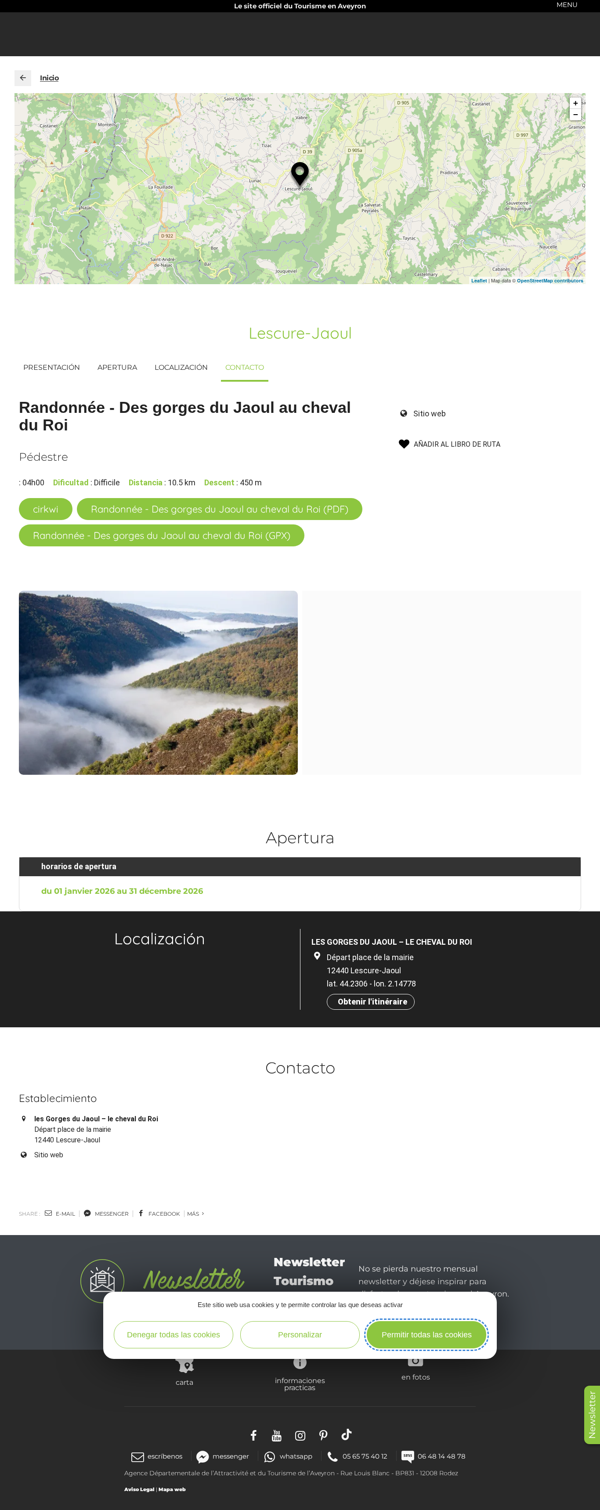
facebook (163, 1213)
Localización (181, 367)
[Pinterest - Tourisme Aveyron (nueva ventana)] (323, 1434)
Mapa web (172, 1489)
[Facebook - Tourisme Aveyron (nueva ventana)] (253, 1434)
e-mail (64, 1213)
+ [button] (575, 103)
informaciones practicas (300, 1383)
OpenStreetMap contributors (550, 280)
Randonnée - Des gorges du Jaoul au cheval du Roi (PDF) (219, 509)
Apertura (117, 367)
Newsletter (592, 1415)
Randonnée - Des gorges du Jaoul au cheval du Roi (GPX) (161, 535)
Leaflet (479, 280)
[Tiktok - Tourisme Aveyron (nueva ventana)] (347, 1434)
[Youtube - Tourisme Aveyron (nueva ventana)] (277, 1434)
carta (184, 1382)
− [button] (575, 114)
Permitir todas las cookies (427, 1334)
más (193, 1213)
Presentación (51, 367)
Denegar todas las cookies (173, 1334)
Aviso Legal (139, 1489)
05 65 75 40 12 (365, 1456)
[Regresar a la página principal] (22, 78)
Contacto (244, 367)
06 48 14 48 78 (442, 1456)
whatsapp (296, 1456)
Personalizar (300, 1334)
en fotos (415, 1377)
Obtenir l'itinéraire (372, 1001)
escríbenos (165, 1456)
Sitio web (429, 413)
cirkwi (45, 509)
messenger (111, 1213)
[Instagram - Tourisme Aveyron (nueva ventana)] (300, 1434)
